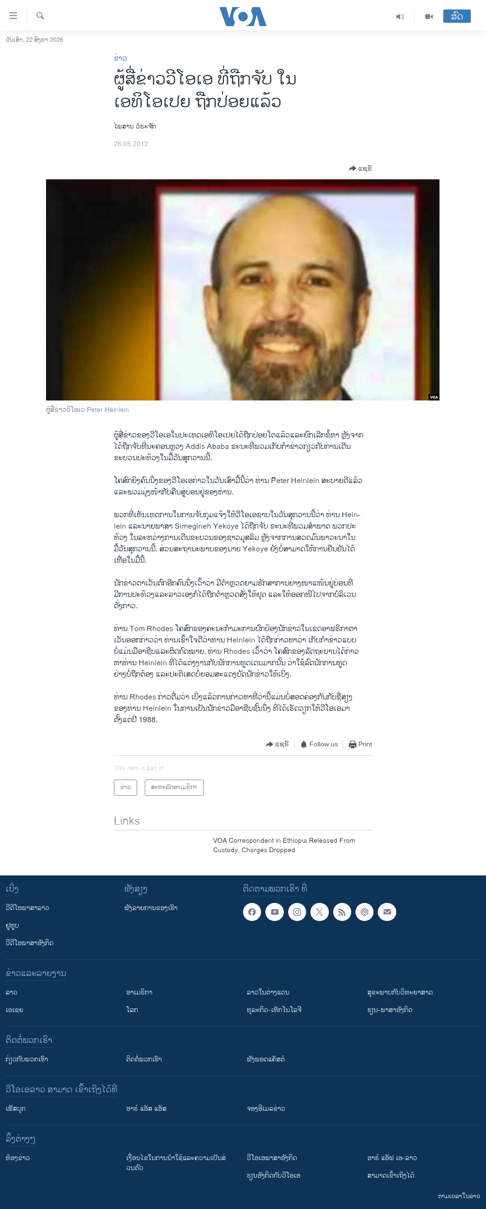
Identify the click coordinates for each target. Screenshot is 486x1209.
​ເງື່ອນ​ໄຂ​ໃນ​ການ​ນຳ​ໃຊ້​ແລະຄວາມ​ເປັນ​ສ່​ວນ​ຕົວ (176, 1163)
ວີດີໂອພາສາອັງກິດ (30, 943)
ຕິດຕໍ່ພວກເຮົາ (144, 1059)
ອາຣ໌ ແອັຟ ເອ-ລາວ (392, 1158)
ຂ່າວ (120, 58)
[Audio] (400, 16)
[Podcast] (364, 912)
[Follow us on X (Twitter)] (319, 912)
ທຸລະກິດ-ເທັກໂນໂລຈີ (274, 1010)
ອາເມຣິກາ (139, 992)
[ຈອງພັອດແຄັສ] (387, 912)
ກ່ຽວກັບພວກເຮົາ (27, 1059)
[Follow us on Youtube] (274, 912)
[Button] (360, 168)
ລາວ (12, 992)
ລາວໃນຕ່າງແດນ (268, 992)
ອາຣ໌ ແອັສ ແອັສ (146, 1109)
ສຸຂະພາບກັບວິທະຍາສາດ (400, 992)
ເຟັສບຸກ (16, 1109)
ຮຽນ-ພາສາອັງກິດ (389, 1010)
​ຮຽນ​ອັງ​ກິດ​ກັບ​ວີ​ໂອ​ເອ (273, 1176)
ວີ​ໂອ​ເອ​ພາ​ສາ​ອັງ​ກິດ (272, 1158)
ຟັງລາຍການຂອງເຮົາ (151, 908)
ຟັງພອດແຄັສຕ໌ (266, 1059)
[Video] (429, 16)
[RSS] (342, 912)
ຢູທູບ (12, 925)
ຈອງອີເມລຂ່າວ (266, 1109)
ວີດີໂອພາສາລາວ (27, 908)
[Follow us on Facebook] (252, 912)
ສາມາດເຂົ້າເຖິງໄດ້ (390, 1176)
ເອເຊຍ (14, 1010)
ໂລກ (132, 1010)
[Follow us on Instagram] (297, 912)
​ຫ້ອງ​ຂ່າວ (18, 1158)
